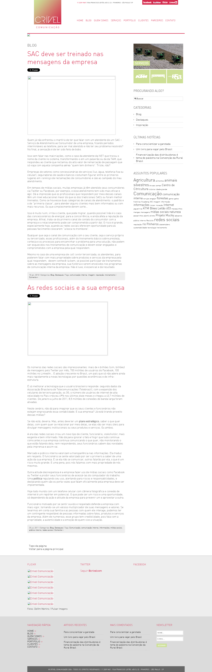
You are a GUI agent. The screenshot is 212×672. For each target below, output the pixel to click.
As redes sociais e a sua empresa (76, 287)
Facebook (147, 2)
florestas (162, 198)
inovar (152, 205)
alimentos (160, 181)
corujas (146, 199)
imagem (91, 275)
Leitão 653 (164, 208)
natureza (175, 211)
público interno (35, 530)
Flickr (165, 2)
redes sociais (47, 530)
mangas (136, 212)
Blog (88, 20)
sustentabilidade (140, 228)
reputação (100, 275)
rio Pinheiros (150, 224)
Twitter (157, 2)
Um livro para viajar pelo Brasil (154, 149)
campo (158, 185)
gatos (176, 199)
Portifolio (33, 641)
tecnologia (152, 228)
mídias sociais (116, 528)
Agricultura (144, 180)
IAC (151, 202)
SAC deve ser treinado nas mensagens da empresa (65, 58)
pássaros (178, 216)
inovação (159, 205)
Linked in (173, 2)
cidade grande (161, 189)
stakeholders (164, 224)
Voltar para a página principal (46, 549)
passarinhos (138, 216)
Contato (170, 20)
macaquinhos (176, 209)
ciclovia (152, 189)
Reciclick (150, 220)
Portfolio (130, 20)
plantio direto (149, 216)
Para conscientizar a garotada (153, 143)
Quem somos (101, 20)
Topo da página (38, 545)
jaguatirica (137, 209)
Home (80, 20)
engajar (153, 199)
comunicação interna (78, 275)
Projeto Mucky (165, 215)
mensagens (145, 212)
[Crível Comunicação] (41, 571)
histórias (137, 202)
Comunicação (74, 528)
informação (165, 202)
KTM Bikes (150, 208)
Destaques (59, 275)
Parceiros (157, 20)
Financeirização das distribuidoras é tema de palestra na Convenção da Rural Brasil (159, 158)
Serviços (116, 20)
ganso (171, 199)
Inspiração (142, 125)
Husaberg (145, 202)
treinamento (110, 275)
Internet (169, 205)
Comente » (33, 277)
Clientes (143, 20)
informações (104, 528)
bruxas (152, 185)
